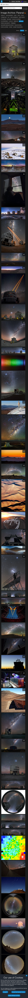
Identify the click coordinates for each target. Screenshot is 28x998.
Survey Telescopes (17, 27)
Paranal (21, 21)
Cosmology (4, 17)
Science (13, 1)
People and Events (5, 23)
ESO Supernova (14, 17)
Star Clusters (4, 27)
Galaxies (9, 19)
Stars (10, 27)
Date (26, 30)
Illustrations (4, 21)
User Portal (18, 1)
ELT (8, 17)
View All (3, 15)
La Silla (11, 21)
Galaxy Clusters (16, 19)
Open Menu (5, 4)
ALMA (15, 15)
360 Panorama (9, 15)
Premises (13, 23)
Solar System (18, 25)
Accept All (5, 992)
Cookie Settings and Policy (14, 995)
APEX (19, 15)
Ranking (22, 30)
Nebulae (16, 21)
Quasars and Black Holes (7, 25)
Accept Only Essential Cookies (18, 992)
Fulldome (3, 19)
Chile (22, 15)
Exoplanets (22, 17)
